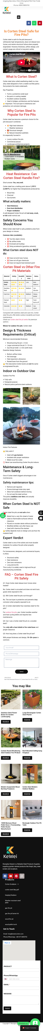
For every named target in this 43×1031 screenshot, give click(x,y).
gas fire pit (8, 908)
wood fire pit (9, 919)
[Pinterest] (16, 876)
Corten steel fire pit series (19, 320)
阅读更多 (6, 722)
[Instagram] (21, 876)
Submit (7, 1008)
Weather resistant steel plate (13, 902)
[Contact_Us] (35, 1023)
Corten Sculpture (10, 884)
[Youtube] (10, 876)
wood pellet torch (11, 924)
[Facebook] (5, 876)
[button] (18, 17)
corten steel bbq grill (12, 890)
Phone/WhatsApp (11, 975)
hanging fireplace (10, 895)
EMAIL (7, 985)
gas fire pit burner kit (12, 913)
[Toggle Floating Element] (3, 515)
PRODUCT (8, 966)
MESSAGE (8, 994)
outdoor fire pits (11, 612)
